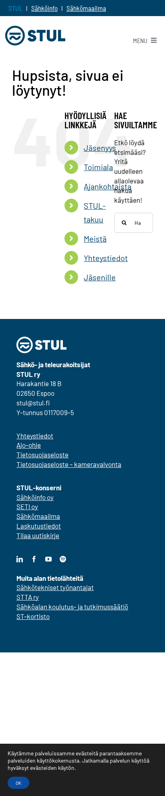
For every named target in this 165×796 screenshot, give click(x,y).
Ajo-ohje (28, 445)
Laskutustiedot (38, 526)
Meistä (95, 238)
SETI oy (27, 506)
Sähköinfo (44, 8)
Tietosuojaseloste (42, 454)
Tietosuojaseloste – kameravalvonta (68, 464)
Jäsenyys (100, 147)
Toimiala (98, 167)
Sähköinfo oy (35, 497)
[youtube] (48, 559)
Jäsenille (100, 277)
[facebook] (34, 559)
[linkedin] (19, 559)
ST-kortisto (33, 616)
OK (18, 783)
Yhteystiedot (106, 258)
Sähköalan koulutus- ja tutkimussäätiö (72, 607)
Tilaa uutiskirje (37, 535)
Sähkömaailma (86, 8)
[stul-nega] (41, 340)
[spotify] (63, 559)
